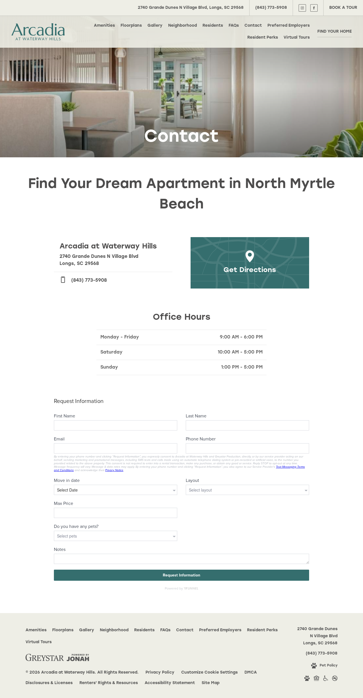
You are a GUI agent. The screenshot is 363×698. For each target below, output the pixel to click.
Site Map (211, 683)
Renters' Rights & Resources (108, 683)
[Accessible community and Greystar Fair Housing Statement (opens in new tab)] (325, 680)
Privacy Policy (159, 672)
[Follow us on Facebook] (314, 8)
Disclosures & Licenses (49, 683)
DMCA (250, 672)
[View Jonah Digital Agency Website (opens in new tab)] (78, 659)
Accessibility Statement (170, 683)
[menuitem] (104, 26)
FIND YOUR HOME (334, 32)
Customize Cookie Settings (209, 672)
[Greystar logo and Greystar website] (45, 658)
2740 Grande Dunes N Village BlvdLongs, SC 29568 (317, 636)
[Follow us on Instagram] (302, 8)
